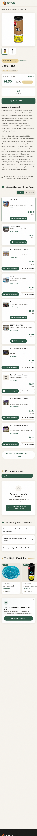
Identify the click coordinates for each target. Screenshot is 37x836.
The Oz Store (15, 200)
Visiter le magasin (20, 218)
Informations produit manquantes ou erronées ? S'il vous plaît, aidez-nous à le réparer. (19, 177)
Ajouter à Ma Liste (20, 101)
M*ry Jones (13, 9)
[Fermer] (33, 599)
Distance (31, 192)
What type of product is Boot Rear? (16, 548)
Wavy (12, 276)
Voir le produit (29, 268)
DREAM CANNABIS (16, 325)
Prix (21, 192)
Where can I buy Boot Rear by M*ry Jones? (15, 539)
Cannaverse (14, 302)
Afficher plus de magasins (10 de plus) (20, 455)
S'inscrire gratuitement (18, 618)
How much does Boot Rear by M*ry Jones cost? (15, 530)
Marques (4, 9)
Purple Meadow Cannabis (19, 249)
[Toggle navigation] (32, 3)
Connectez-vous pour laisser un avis (18, 476)
